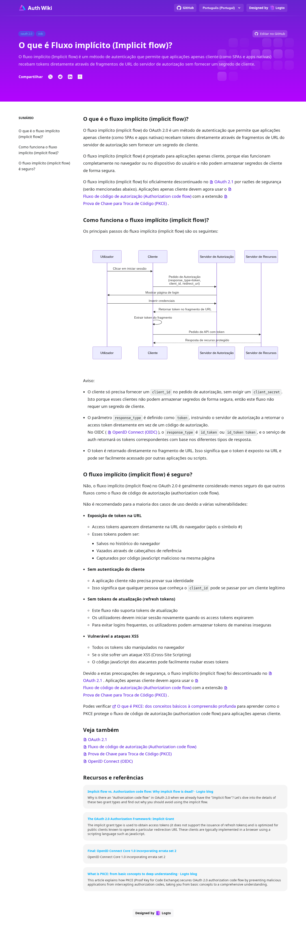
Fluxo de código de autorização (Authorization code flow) (137, 196)
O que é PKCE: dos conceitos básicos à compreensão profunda (176, 706)
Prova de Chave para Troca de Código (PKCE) (125, 203)
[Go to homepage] (35, 7)
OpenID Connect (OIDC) (134, 432)
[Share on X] (50, 77)
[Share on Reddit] (60, 77)
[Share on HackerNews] (80, 77)
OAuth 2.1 (223, 181)
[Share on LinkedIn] (70, 77)
